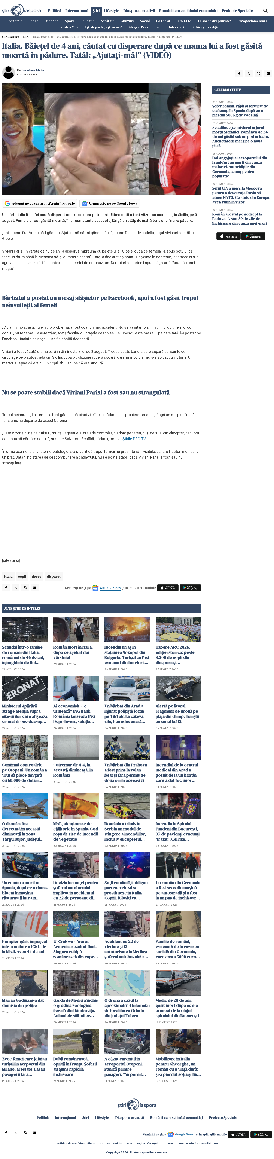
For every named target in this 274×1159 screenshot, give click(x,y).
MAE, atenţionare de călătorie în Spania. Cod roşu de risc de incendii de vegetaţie (75, 831)
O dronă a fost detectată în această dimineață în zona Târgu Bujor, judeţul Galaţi (21, 831)
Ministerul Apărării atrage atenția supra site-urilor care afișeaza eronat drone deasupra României (24, 713)
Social (145, 20)
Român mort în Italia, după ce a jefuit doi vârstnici (73, 652)
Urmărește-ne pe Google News (113, 203)
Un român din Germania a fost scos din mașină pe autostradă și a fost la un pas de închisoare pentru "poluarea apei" (178, 890)
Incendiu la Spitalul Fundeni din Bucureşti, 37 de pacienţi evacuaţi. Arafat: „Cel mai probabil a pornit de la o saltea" (178, 831)
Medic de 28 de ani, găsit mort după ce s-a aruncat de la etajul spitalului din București (177, 1008)
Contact (169, 1143)
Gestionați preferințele (143, 1143)
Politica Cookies (111, 1143)
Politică (54, 11)
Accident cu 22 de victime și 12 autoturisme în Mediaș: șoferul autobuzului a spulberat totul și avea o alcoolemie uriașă (127, 949)
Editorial (163, 20)
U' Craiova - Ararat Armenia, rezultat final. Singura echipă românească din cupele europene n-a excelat (75, 949)
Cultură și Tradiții (204, 27)
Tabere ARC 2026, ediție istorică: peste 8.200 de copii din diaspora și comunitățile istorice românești (175, 655)
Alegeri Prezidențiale (145, 27)
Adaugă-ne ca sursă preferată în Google (43, 203)
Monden (52, 20)
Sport (69, 20)
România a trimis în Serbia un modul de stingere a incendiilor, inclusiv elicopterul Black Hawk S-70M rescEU (125, 831)
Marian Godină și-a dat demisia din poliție (23, 1003)
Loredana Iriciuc (33, 70)
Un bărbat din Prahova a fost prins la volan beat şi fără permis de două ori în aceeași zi (125, 772)
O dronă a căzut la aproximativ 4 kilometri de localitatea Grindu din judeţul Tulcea (127, 1008)
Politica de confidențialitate (75, 1143)
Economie (14, 20)
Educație (87, 20)
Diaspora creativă (139, 11)
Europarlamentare (252, 20)
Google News (110, 587)
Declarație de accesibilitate (198, 1143)
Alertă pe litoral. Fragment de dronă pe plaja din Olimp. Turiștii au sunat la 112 (177, 713)
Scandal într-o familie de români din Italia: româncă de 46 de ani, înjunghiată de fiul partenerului (23, 655)
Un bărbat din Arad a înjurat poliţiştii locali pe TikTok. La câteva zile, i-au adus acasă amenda (124, 713)
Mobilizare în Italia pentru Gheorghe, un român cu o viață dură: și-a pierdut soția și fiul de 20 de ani (177, 1066)
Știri (96, 11)
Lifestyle (111, 11)
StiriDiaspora (10, 37)
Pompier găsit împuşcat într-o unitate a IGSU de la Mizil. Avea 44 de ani (24, 946)
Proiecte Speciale (237, 11)
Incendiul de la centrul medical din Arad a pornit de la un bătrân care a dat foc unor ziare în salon (177, 772)
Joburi (34, 20)
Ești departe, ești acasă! (103, 27)
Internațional (77, 11)
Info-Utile (184, 20)
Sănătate (108, 20)
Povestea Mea (67, 27)
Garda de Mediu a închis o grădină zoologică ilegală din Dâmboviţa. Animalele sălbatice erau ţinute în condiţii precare (75, 1008)
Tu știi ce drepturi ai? (214, 20)
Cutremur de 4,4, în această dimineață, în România (73, 770)
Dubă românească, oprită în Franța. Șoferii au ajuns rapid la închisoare (75, 1066)
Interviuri (176, 27)
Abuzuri (127, 20)
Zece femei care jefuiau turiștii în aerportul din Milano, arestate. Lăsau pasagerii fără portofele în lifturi (24, 1066)
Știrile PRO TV (133, 439)
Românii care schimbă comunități (188, 11)
